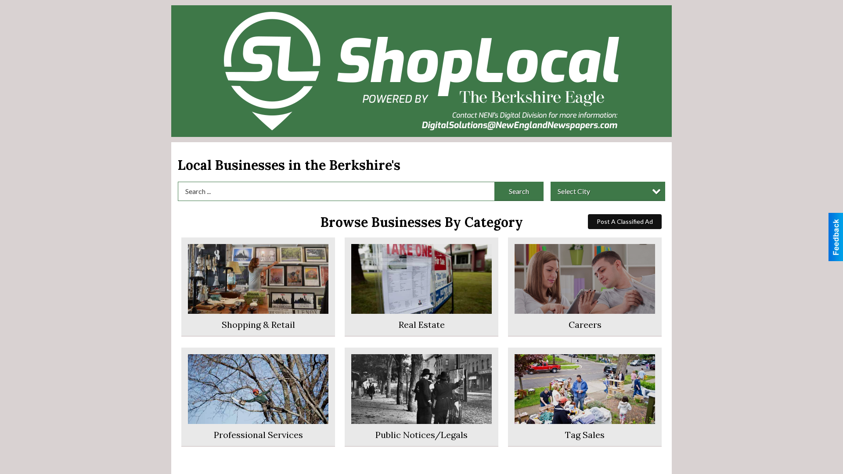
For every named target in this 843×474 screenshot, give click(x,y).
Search (519, 191)
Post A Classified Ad (625, 221)
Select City (574, 191)
